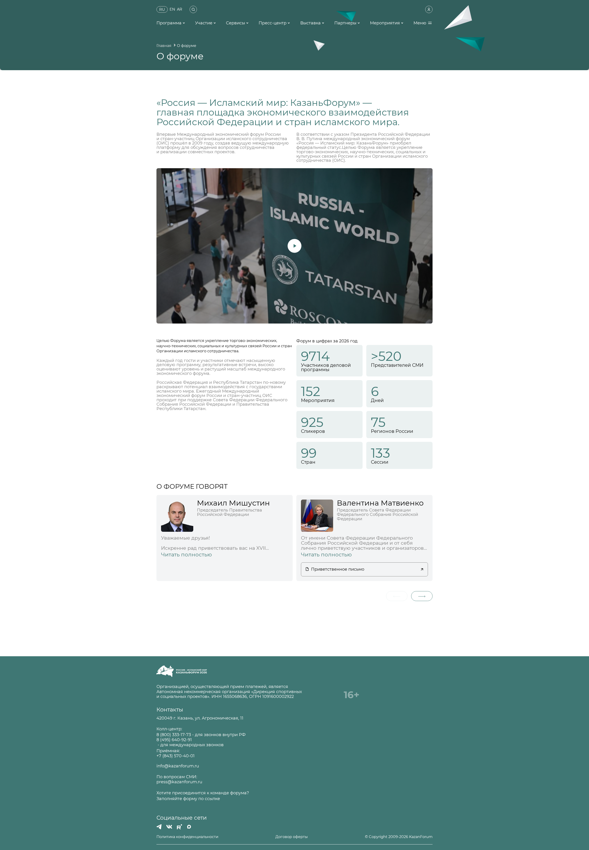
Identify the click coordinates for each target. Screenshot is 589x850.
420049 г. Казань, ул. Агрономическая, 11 (199, 718)
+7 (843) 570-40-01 (175, 756)
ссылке (212, 799)
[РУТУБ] (179, 826)
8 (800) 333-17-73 (173, 735)
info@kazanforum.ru (177, 766)
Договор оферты (291, 837)
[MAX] (189, 826)
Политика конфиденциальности (187, 837)
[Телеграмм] (159, 826)
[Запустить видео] (294, 246)
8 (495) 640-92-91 (174, 740)
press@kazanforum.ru (179, 782)
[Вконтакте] (169, 827)
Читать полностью (186, 554)
